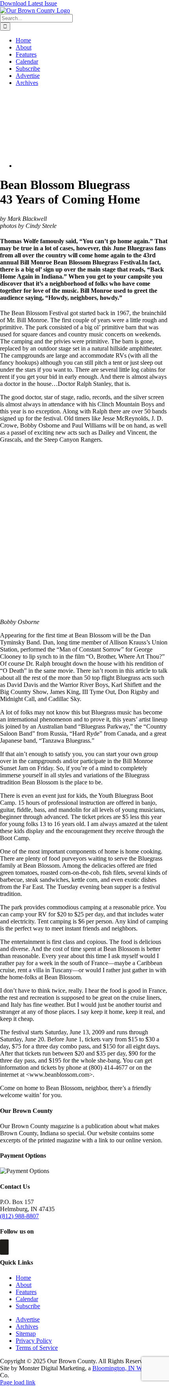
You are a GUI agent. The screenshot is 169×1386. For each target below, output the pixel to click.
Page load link (17, 1382)
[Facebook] (4, 1247)
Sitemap (26, 1333)
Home (23, 1277)
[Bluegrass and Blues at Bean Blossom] (72, 165)
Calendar (27, 1299)
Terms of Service (37, 1347)
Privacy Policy (34, 1340)
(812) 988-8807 (19, 1216)
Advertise (28, 1319)
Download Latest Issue (28, 3)
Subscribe (28, 1306)
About (23, 1284)
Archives (27, 1326)
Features (26, 1292)
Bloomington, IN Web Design (129, 1368)
